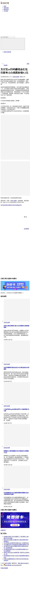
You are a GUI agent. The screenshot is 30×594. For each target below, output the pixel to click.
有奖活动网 (16, 76)
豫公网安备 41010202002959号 (13, 565)
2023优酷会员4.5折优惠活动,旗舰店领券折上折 (16, 544)
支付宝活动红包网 (5, 205)
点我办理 (3, 530)
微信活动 (6, 9)
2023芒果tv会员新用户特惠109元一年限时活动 (16, 543)
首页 (5, 6)
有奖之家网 (13, 200)
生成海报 (26, 228)
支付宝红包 (13, 205)
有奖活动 (6, 7)
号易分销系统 (4, 568)
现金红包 (19, 205)
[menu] (1, 1)
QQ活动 (6, 11)
